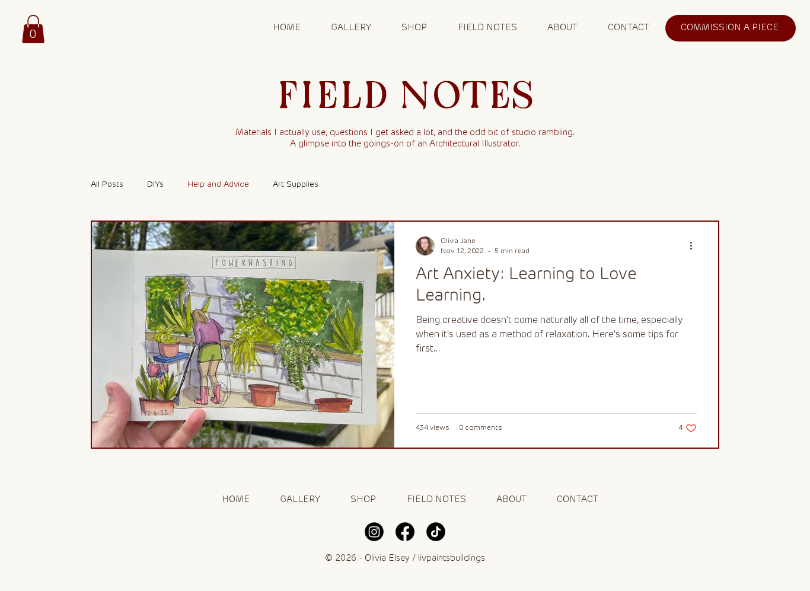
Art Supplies (295, 184)
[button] (33, 29)
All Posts (107, 184)
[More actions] (695, 246)
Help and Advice (218, 184)
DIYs (155, 184)
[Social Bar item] (374, 531)
